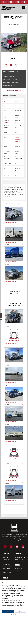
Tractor (16, 26)
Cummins (6, 122)
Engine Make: (6, 120)
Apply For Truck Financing (7, 572)
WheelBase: (17, 174)
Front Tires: (6, 130)
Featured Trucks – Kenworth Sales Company (7, 568)
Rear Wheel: (6, 156)
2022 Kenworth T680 (10, 242)
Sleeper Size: (17, 156)
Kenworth (17, 101)
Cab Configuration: (18, 110)
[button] (4, 2)
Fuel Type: (17, 130)
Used (16, 106)
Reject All (20, 611)
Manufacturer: (17, 100)
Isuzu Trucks (6, 562)
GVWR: (5, 136)
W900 (5, 106)
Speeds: (16, 161)
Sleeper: (5, 161)
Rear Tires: (17, 151)
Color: (5, 115)
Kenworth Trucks (7, 557)
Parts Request (18, 568)
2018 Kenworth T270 (10, 480)
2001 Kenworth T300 (10, 343)
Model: (5, 105)
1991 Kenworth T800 (10, 324)
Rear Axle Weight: (7, 151)
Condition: (17, 105)
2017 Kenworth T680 (10, 461)
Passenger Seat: (18, 146)
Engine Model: (17, 120)
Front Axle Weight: (18, 125)
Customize (14, 614)
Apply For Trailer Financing (19, 560)
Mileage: (5, 146)
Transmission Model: (18, 167)
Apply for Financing (14, 91)
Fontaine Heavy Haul (20, 557)
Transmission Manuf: (8, 174)
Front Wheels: (6, 125)
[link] (6, 66)
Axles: (5, 110)
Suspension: (6, 167)
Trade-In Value (6, 564)
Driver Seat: (17, 115)
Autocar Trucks (6, 559)
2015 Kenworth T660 (10, 402)
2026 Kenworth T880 (10, 222)
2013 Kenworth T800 (10, 382)
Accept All (8, 611)
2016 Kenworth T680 (10, 441)
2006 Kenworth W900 (11, 362)
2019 (5, 101)
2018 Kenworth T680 (10, 500)
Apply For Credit (19, 571)
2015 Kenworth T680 (10, 421)
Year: (5, 100)
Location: (16, 136)
